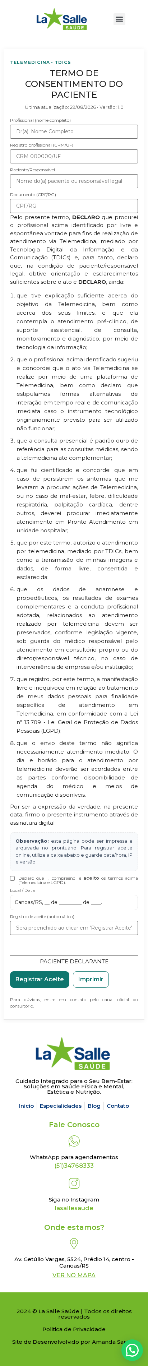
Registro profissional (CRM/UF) (41, 145)
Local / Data (22, 890)
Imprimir (90, 979)
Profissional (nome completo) (40, 120)
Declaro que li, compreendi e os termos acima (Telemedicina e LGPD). (78, 880)
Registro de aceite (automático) (42, 916)
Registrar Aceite (39, 979)
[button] (119, 19)
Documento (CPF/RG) (33, 195)
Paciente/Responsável (32, 170)
